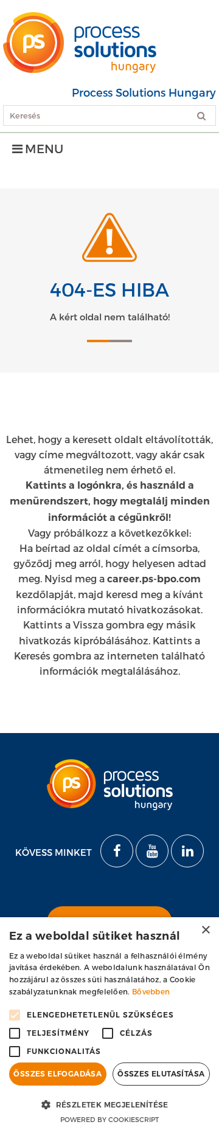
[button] (109, 1104)
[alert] (109, 1025)
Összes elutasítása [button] (160, 1073)
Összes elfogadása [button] (57, 1073)
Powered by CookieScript (109, 1119)
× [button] (205, 930)
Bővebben (151, 991)
